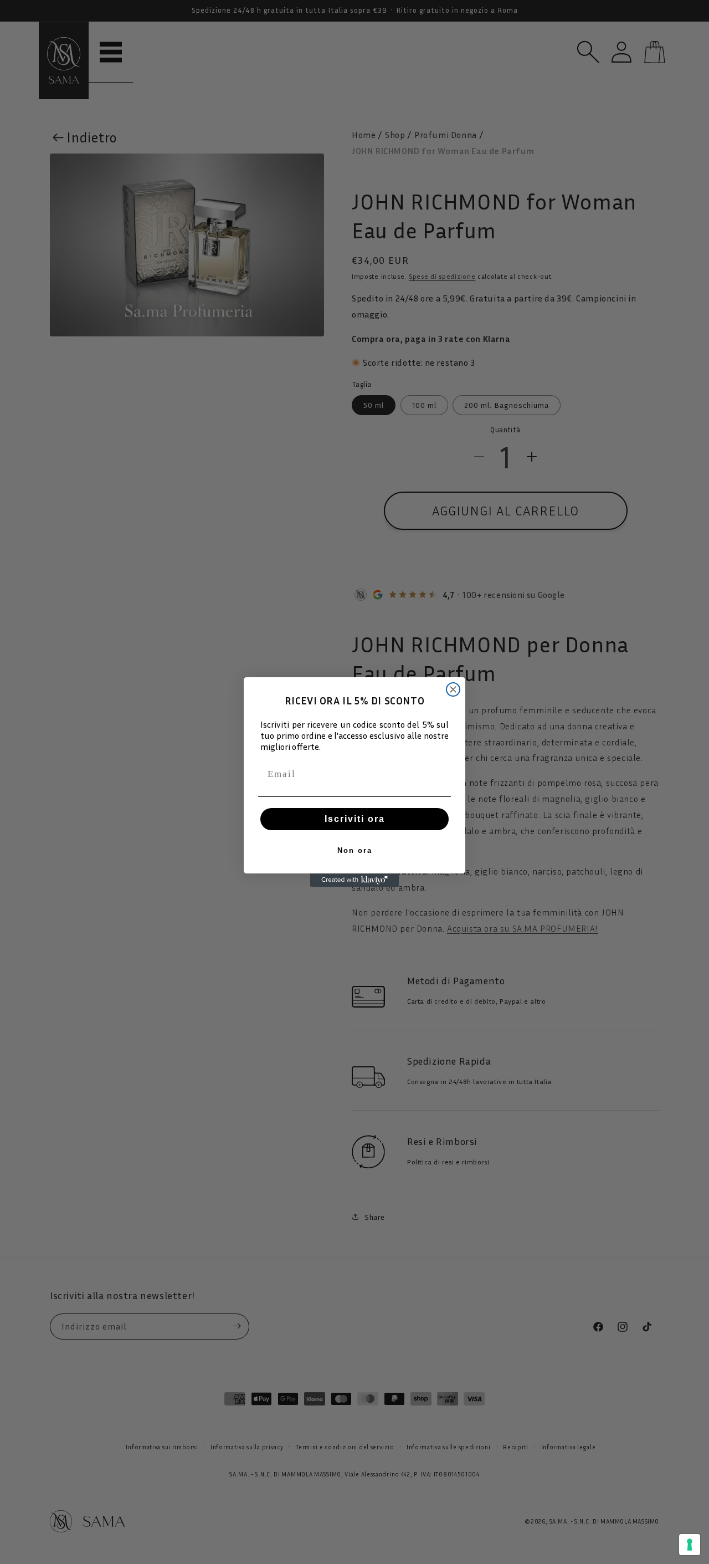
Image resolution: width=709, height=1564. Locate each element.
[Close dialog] (453, 689)
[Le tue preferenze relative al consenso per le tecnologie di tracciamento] (689, 1544)
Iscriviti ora (355, 819)
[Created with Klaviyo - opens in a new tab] (354, 880)
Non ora (354, 850)
